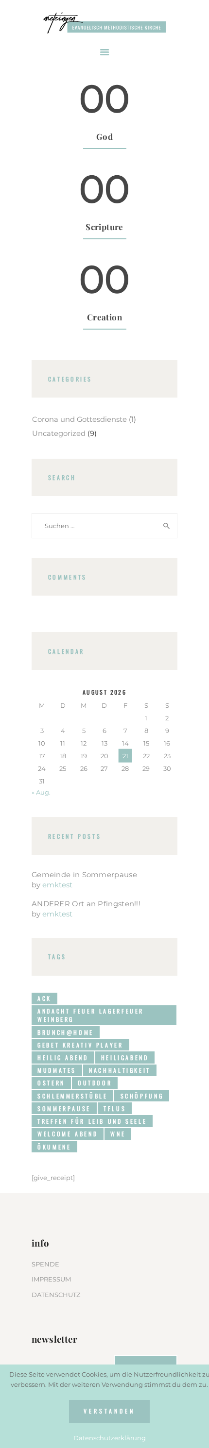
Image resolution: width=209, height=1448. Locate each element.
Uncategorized (59, 433)
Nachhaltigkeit (120, 1070)
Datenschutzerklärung (109, 1438)
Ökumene (54, 1147)
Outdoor (95, 1083)
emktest (57, 885)
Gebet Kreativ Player (80, 1045)
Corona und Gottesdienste (79, 419)
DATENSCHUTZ (56, 1294)
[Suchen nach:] (104, 526)
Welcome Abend (67, 1134)
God (104, 137)
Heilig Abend (62, 1057)
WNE (117, 1134)
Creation (104, 317)
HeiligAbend (125, 1057)
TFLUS (115, 1108)
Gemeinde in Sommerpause (84, 875)
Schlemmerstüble (72, 1096)
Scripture (104, 227)
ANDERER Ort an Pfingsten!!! (86, 904)
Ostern (51, 1083)
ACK (44, 998)
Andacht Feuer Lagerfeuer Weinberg (90, 1015)
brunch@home (65, 1032)
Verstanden (109, 1411)
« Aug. (41, 792)
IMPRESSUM (51, 1279)
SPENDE (45, 1264)
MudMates (56, 1070)
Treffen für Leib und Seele (92, 1121)
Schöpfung (142, 1096)
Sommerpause (64, 1108)
